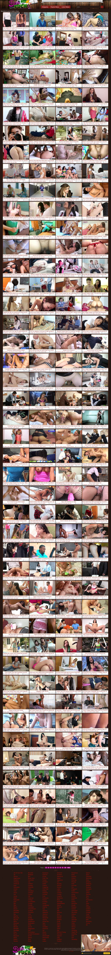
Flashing (45, 892)
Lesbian (59, 892)
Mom (58, 914)
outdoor (68, 484)
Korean (59, 887)
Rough (73, 905)
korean (16, 351)
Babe (15, 898)
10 (65, 867)
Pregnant (74, 889)
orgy (16, 29)
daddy (35, 768)
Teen (87, 896)
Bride (15, 937)
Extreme (45, 874)
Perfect (74, 878)
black (69, 465)
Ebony (30, 937)
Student (88, 885)
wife (87, 29)
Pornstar (74, 885)
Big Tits (16, 919)
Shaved (74, 917)
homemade (44, 29)
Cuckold (30, 910)
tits (97, 238)
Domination (31, 932)
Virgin (87, 914)
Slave (73, 928)
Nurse (59, 923)
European (45, 873)
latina (96, 200)
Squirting (88, 876)
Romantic (74, 903)
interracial (90, 67)
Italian (59, 878)
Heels (44, 932)
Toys (87, 905)
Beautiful (16, 910)
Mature (59, 905)
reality (19, 749)
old (72, 162)
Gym (44, 923)
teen (5, 29)
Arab (15, 891)
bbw (34, 29)
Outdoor (59, 939)
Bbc (15, 903)
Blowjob (16, 928)
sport (95, 465)
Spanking (74, 939)
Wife (87, 919)
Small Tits (74, 932)
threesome (9, 29)
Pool (73, 883)
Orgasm (59, 935)
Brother (16, 941)
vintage (10, 105)
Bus (29, 876)
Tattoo (87, 892)
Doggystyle (31, 928)
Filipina (45, 885)
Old (58, 930)
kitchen (16, 617)
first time (40, 48)
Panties (59, 941)
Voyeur (88, 916)
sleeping (70, 825)
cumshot (97, 560)
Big (15, 914)
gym (97, 427)
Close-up (30, 898)
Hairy (44, 925)
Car (29, 882)
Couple (30, 905)
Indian (44, 941)
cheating (65, 313)
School (74, 909)
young (17, 446)
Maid (58, 900)
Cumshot (30, 912)
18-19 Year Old (18, 873)
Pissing (74, 882)
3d (31, 844)
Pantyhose (75, 873)
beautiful (87, 48)
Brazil (15, 934)
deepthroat (98, 408)
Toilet (87, 903)
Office (58, 926)
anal (91, 29)
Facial (44, 876)
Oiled (58, 928)
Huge (44, 939)
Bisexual (16, 923)
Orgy (58, 937)
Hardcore (45, 928)
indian (32, 29)
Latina (59, 891)
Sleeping (74, 930)
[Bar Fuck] (23, 4)
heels (43, 484)
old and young (68, 29)
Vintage (88, 912)
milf (89, 29)
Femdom (45, 882)
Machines (60, 898)
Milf (58, 909)
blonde (68, 124)
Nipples (59, 919)
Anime (15, 889)
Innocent (59, 873)
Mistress (59, 912)
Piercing (74, 880)
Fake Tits (45, 878)
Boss (15, 932)
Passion (74, 876)
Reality (74, 896)
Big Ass (16, 916)
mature (18, 105)
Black (15, 925)
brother (94, 560)
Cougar (30, 903)
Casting (30, 885)
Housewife (46, 937)
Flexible (45, 894)
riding (69, 806)
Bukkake (30, 874)
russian (60, 408)
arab (60, 749)
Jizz (58, 882)
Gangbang (46, 905)
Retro (73, 900)
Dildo (29, 925)
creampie (95, 636)
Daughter (30, 919)
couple (37, 29)
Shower (74, 921)
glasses (44, 522)
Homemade (46, 935)
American (16, 883)
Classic (30, 894)
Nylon (58, 925)
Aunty (15, 896)
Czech (30, 916)
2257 (70, 951)
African (16, 876)
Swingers (88, 889)
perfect (15, 143)
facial (96, 654)
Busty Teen (31, 878)
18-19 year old (15, 67)
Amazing (16, 882)
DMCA (72, 951)
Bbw (15, 905)
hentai (17, 844)
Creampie (31, 907)
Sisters (73, 925)
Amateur (16, 880)
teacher (40, 29)
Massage (59, 901)
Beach (15, 909)
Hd (43, 930)
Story (87, 880)
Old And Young (61, 932)
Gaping (45, 907)
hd (71, 143)
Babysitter (16, 900)
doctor (71, 351)
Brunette (30, 873)
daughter (44, 768)
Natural (59, 917)
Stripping (88, 883)
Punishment (75, 892)
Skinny (73, 926)
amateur (61, 48)
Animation (17, 887)
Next (69, 867)
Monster (59, 916)
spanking (69, 181)
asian (35, 48)
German (45, 910)
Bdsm (15, 907)
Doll (29, 930)
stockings (70, 200)
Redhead (74, 898)
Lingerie (59, 896)
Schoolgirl (74, 910)
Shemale (74, 919)
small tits (68, 446)
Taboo (88, 891)
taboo (13, 143)
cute (64, 48)
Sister (73, 923)
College (30, 900)
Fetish (44, 883)
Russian (74, 907)
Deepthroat (31, 921)
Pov (73, 887)
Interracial (60, 876)
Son (73, 937)
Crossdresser (32, 909)
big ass (63, 67)
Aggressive (17, 878)
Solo (73, 935)
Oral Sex (59, 934)
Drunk (30, 935)
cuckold (87, 275)
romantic (14, 105)
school (97, 143)
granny (41, 787)
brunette (70, 48)
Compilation (31, 901)
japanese (59, 219)
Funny (44, 903)
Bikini (15, 921)
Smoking (74, 934)
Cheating (30, 891)
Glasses (45, 916)
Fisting (44, 891)
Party (73, 874)
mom (85, 29)
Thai (87, 898)
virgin (18, 579)
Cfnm (29, 889)
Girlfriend (45, 912)
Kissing (59, 883)
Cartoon (30, 883)
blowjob (71, 124)
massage (63, 200)
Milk (58, 910)
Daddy (30, 917)
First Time (45, 889)
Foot (44, 896)
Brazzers (16, 935)
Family (44, 880)
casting (91, 673)
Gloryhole (45, 917)
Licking (59, 894)
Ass (15, 894)
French (45, 900)
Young (88, 923)
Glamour (45, 914)
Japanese (60, 880)
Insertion (59, 874)
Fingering (45, 887)
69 (86, 925)
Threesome (89, 900)
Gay (44, 909)
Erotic (29, 941)
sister (94, 806)
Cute (29, 914)
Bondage (16, 930)
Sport (87, 874)
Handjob (45, 926)
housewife (43, 256)
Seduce (74, 914)
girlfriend (43, 67)
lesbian (37, 124)
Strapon (88, 882)
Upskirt (88, 910)
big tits (63, 29)
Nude (58, 921)
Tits (87, 901)
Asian (15, 892)
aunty (45, 332)
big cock (93, 29)
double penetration (68, 332)
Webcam (88, 917)
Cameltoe (31, 880)
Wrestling (88, 921)
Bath (15, 901)
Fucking (45, 901)
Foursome (45, 898)
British (15, 939)
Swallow (88, 887)
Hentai (44, 934)
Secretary (74, 912)
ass (92, 48)
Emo (29, 939)
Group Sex (46, 921)
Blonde (16, 926)
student (12, 29)
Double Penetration (33, 934)
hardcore (97, 275)
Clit (29, 896)
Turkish (88, 907)
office (71, 673)
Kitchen (59, 885)
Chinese (30, 892)
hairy (45, 351)
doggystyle (16, 181)
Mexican (59, 907)
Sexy (73, 916)
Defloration (31, 923)
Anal (15, 885)
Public (73, 891)
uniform (91, 143)
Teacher (88, 894)
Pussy (73, 894)
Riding (73, 901)
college (99, 124)
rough (100, 162)
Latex (58, 889)
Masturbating (61, 903)
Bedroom (16, 912)
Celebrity (30, 887)
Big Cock (16, 917)
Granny (45, 919)
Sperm (88, 873)
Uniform (88, 909)
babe (14, 48)
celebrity (6, 143)
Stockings (89, 878)
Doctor (30, 926)
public (94, 143)
